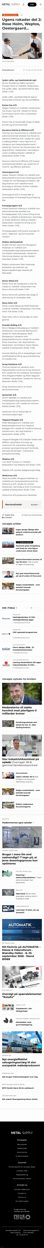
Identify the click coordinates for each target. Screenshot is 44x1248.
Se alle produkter (22, 1156)
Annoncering (22, 1152)
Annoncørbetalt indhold (22, 1179)
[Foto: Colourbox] (22, 46)
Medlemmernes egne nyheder (17, 823)
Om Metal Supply (22, 1201)
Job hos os (22, 1197)
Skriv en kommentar (33, 515)
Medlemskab (22, 1148)
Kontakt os (22, 1193)
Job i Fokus (8, 608)
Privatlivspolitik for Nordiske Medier (22, 1167)
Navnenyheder (11, 15)
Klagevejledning (22, 1175)
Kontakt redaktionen (22, 1189)
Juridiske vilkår (22, 1171)
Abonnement (22, 1144)
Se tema (34, 504)
